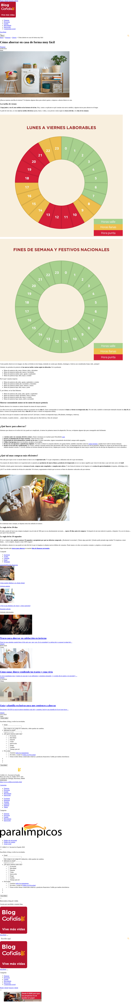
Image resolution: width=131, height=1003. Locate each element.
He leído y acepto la (23, 755)
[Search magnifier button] (128, 35)
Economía (13, 736)
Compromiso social (10, 29)
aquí (63, 437)
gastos (2, 565)
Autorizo (19, 753)
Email (5, 725)
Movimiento (7, 25)
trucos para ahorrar (18, 548)
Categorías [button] (3, 785)
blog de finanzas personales (40, 548)
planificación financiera (11, 565)
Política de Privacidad (29, 755)
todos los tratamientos (22, 753)
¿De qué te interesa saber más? (13, 734)
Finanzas (6, 20)
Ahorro (14, 37)
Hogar (12, 745)
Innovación (7, 27)
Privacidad (7, 751)
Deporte (12, 739)
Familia (6, 23)
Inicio (1, 37)
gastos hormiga (93, 444)
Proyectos (7, 22)
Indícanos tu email (10, 730)
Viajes (12, 741)
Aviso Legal (7, 844)
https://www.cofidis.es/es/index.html (11, 782)
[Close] (1, 898)
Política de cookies (9, 842)
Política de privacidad (10, 840)
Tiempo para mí (14, 749)
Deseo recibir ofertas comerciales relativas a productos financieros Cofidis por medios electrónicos (39, 756)
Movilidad (13, 738)
